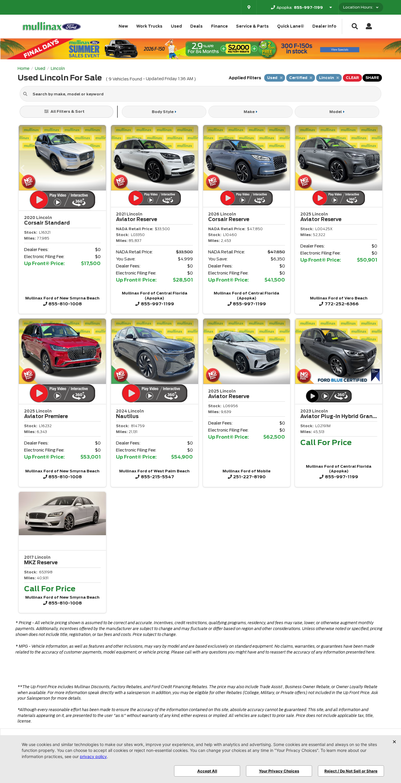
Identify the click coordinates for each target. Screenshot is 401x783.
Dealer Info (324, 26)
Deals (196, 26)
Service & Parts (252, 26)
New (123, 26)
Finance (219, 26)
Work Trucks (149, 26)
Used (176, 26)
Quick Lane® (290, 26)
